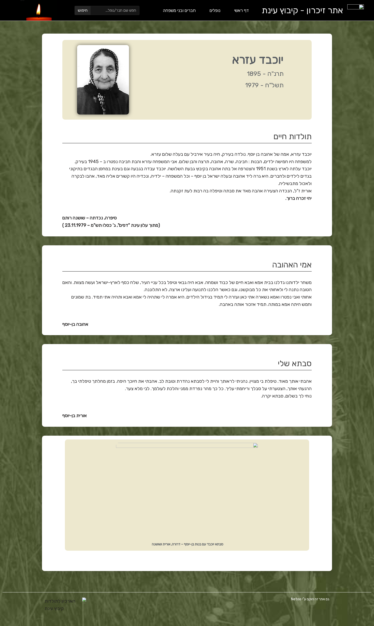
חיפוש (83, 10)
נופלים (214, 10)
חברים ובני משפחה (179, 10)
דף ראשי (241, 10)
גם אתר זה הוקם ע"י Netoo (310, 599)
